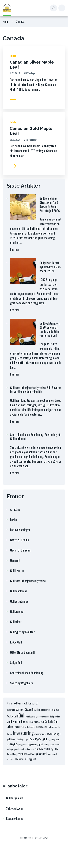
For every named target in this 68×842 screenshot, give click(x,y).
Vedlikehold (24, 754)
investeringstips (20, 739)
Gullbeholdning (18, 591)
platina (42, 744)
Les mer (18, 250)
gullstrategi (52, 727)
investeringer (40, 734)
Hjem (6, 21)
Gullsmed (31, 727)
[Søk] (53, 8)
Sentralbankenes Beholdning (26, 673)
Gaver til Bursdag (20, 550)
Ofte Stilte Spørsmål (22, 652)
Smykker (40, 749)
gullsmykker (41, 727)
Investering (23, 732)
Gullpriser (15, 621)
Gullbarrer (31, 716)
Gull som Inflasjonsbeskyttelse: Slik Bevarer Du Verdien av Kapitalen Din (35, 389)
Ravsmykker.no (14, 818)
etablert (45, 709)
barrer (20, 709)
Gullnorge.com (14, 798)
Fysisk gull (12, 716)
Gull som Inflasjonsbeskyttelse (28, 581)
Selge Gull (16, 662)
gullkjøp (29, 722)
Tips (53, 749)
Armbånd (15, 509)
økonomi (41, 753)
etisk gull (54, 709)
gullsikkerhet (20, 727)
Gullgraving (17, 611)
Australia (11, 709)
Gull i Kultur (17, 570)
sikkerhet (26, 749)
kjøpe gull (41, 738)
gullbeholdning (42, 716)
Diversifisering (32, 709)
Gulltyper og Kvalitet (22, 632)
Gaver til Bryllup (19, 540)
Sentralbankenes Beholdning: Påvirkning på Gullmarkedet (35, 436)
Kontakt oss (25, 837)
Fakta (13, 56)
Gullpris (48, 721)
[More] (13, 98)
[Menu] (62, 8)
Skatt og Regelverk (21, 683)
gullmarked (38, 722)
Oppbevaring (33, 744)
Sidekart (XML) (41, 837)
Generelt (15, 560)
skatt (32, 749)
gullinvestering (16, 721)
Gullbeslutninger (19, 601)
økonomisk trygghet (25, 759)
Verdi (33, 754)
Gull (22, 715)
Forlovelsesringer (20, 529)
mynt (13, 743)
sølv (47, 749)
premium (18, 749)
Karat (32, 739)
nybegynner (22, 744)
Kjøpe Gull (16, 642)
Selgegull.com (14, 808)
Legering (51, 739)
